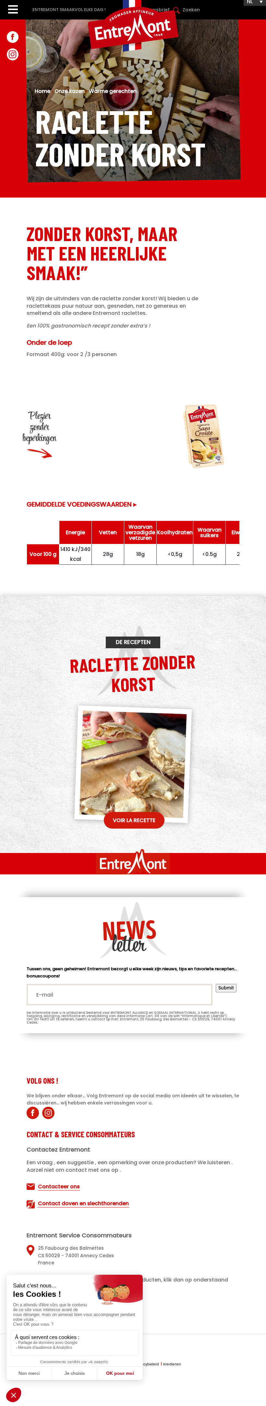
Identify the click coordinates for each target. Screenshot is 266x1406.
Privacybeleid (146, 1365)
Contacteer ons (59, 1186)
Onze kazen (69, 91)
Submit (226, 988)
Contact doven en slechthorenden (83, 1203)
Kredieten (172, 1365)
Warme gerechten (113, 91)
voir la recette (134, 820)
